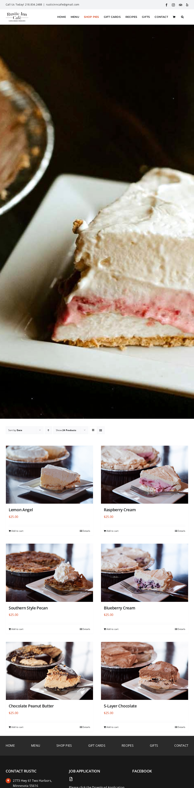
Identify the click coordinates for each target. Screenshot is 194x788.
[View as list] (100, 430)
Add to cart (17, 530)
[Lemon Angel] (49, 475)
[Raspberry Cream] (144, 475)
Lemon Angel (21, 509)
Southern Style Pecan (28, 608)
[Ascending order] (48, 430)
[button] (182, 16)
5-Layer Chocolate (120, 706)
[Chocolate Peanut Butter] (49, 671)
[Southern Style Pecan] (49, 573)
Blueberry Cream (119, 608)
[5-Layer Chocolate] (144, 671)
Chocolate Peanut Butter (31, 706)
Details (86, 530)
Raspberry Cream (120, 509)
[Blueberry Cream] (144, 573)
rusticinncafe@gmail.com (62, 4)
